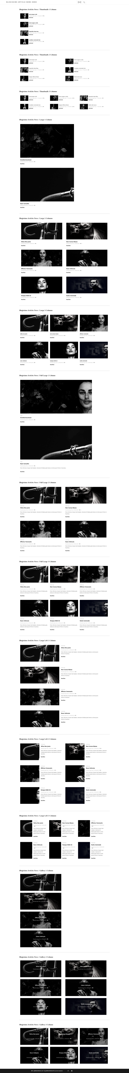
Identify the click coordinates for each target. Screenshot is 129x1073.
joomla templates (59, 1070)
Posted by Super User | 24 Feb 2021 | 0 (40, 882)
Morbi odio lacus (78, 76)
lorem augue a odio (33, 23)
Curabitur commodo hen (34, 40)
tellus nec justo (26, 242)
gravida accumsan (25, 160)
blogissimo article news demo (21, 2)
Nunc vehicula (70, 268)
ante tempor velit (33, 14)
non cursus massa (71, 242)
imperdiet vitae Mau (33, 31)
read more (31, 17)
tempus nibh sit (26, 295)
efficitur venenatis (27, 268)
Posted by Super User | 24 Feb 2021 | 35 (41, 901)
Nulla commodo (71, 295)
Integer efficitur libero (34, 76)
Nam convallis (24, 203)
